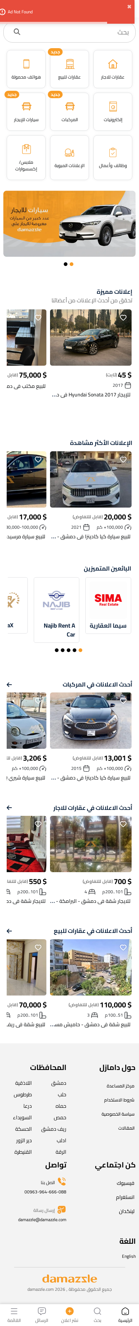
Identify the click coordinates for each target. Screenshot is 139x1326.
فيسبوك (126, 1183)
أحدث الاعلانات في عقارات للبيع (93, 930)
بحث (97, 1320)
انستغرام (125, 1197)
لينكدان (127, 1211)
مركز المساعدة (121, 1085)
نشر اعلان (69, 1320)
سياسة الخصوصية (118, 1114)
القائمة (14, 1320)
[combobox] (77, 32)
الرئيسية (125, 1320)
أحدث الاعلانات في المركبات (97, 684)
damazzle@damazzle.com (42, 1219)
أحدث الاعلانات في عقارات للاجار (92, 807)
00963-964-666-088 (45, 1191)
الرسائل (41, 1320)
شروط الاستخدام (119, 1100)
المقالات (126, 1128)
